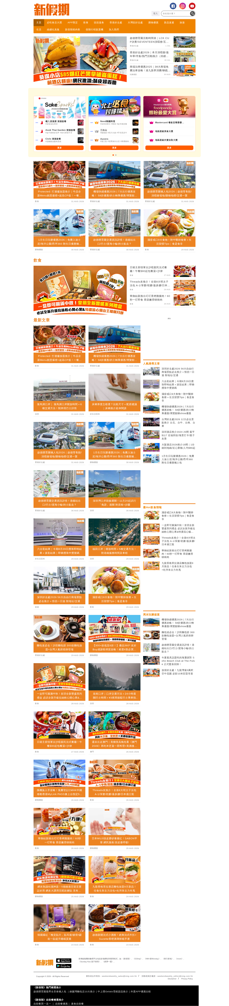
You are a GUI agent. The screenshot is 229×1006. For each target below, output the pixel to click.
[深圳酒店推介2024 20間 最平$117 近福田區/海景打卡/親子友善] (151, 434)
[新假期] (74, 9)
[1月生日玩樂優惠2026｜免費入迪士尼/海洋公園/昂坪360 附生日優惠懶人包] (151, 458)
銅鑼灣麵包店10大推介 (82, 991)
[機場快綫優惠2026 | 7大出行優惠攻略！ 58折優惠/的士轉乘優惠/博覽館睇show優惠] (151, 409)
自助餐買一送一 (42, 1003)
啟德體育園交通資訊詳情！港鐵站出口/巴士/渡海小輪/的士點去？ (178, 648)
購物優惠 (153, 22)
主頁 (38, 22)
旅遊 (182, 22)
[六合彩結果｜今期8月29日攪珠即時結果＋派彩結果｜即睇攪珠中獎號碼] (151, 384)
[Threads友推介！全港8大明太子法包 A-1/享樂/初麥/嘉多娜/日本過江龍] (151, 540)
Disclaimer (172, 979)
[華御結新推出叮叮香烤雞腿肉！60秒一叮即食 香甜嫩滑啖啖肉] (151, 553)
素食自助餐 (77, 1003)
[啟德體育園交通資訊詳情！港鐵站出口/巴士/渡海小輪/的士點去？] (151, 647)
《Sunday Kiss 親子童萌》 (90, 962)
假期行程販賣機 (94, 29)
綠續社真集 (53, 29)
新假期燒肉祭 (72, 29)
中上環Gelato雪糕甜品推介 (113, 991)
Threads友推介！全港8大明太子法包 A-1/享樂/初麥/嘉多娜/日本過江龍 (178, 541)
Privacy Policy (187, 979)
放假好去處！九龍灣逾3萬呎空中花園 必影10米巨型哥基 (177, 672)
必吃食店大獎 (54, 22)
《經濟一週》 (108, 962)
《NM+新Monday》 (152, 959)
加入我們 (114, 29)
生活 (38, 29)
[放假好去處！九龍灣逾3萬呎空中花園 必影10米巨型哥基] (151, 673)
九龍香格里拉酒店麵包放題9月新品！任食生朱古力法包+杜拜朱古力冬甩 (177, 566)
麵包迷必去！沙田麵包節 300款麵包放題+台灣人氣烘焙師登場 (178, 635)
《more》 (179, 959)
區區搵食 (99, 22)
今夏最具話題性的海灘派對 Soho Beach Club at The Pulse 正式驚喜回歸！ (178, 661)
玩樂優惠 (133, 74)
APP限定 (73, 22)
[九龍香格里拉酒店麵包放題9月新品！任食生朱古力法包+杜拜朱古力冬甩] (151, 566)
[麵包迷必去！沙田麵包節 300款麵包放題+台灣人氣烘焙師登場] (151, 635)
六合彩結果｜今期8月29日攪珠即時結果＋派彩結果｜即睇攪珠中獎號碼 (178, 384)
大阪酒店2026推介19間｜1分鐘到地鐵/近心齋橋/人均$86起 (178, 446)
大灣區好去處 (135, 22)
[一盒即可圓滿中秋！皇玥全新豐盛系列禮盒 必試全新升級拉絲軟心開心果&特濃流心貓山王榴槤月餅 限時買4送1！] (151, 528)
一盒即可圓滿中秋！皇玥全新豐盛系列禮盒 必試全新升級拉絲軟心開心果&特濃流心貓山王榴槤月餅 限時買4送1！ (178, 529)
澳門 (92, 752)
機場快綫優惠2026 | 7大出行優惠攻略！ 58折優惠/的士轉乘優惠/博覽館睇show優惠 (178, 410)
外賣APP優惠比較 (141, 991)
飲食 (85, 22)
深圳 (37, 414)
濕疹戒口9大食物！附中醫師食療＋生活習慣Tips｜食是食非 (178, 397)
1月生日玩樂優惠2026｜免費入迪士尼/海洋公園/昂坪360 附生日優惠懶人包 (178, 459)
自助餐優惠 (61, 1003)
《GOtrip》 (137, 959)
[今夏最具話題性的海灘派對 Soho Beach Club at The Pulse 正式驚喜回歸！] (151, 660)
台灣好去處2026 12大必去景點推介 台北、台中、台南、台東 (178, 422)
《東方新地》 (167, 959)
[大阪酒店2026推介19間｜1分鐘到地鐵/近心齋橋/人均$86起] (151, 447)
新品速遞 (169, 22)
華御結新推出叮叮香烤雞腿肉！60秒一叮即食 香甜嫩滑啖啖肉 (177, 553)
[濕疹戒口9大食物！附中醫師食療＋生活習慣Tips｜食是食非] (151, 396)
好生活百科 (40, 559)
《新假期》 (126, 959)
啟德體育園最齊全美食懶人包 (50, 991)
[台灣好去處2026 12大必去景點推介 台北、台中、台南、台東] (151, 422)
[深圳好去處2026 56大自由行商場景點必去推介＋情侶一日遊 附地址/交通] (151, 371)
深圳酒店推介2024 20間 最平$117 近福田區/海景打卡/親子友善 (178, 435)
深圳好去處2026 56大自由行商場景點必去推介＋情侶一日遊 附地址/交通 (178, 372)
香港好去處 (116, 22)
